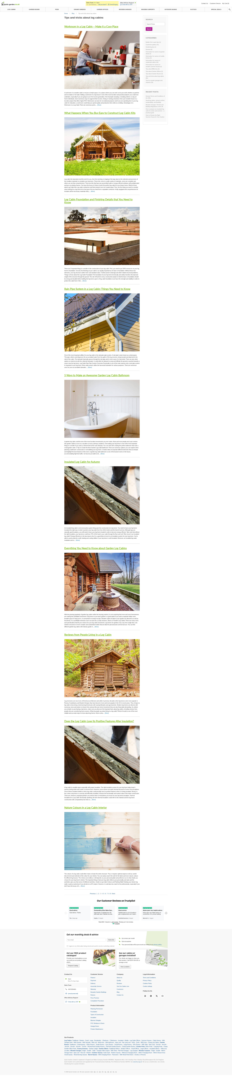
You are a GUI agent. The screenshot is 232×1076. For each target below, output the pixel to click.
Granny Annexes (82, 1048)
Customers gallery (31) (152, 44)
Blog (118, 992)
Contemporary (81, 1044)
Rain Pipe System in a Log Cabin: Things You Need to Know (97, 288)
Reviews (119, 983)
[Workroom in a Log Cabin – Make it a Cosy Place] (102, 60)
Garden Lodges (93, 1048)
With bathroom (109, 1042)
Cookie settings (147, 986)
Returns (93, 995)
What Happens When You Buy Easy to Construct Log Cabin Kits (99, 112)
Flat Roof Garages (123, 1050)
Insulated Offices (155, 1048)
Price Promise (95, 998)
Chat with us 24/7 (127, 4)
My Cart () (225, 3)
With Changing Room (104, 1054)
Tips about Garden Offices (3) (154, 71)
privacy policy (158, 944)
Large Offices (144, 1048)
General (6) (149, 49)
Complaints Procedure (97, 1001)
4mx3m (164, 1044)
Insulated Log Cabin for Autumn (82, 461)
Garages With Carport (103, 1050)
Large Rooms (128, 1044)
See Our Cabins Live (123, 986)
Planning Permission (97, 1009)
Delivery (93, 983)
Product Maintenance (97, 1029)
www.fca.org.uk (137, 1061)
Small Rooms (118, 1044)
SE (108, 1072)
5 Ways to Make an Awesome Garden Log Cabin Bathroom (96, 375)
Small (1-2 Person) (140, 1054)
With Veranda (86, 1042)
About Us (119, 977)
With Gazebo (77, 1042)
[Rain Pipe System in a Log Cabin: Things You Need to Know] (102, 322)
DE (95, 1072)
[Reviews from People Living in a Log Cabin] (102, 668)
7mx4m (84, 1046)
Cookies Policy (147, 983)
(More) (99, 105)
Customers (120, 989)
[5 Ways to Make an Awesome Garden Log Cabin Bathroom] (102, 409)
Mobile (127, 1040)
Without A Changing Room (129, 1052)
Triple (93, 1050)
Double (89, 1050)
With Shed (113, 1050)
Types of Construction (97, 1014)
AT (111, 1072)
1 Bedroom (105, 1040)
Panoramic (115, 1054)
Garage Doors (95, 1026)
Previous (93, 893)
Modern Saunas (116, 1052)
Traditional (75, 1040)
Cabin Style (106, 1052)
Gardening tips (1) (151, 47)
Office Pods (148, 1046)
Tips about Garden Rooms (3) (154, 73)
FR (92, 1072)
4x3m (133, 1042)
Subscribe (111, 940)
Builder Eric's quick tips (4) (153, 42)
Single (84, 1050)
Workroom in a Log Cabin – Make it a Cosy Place (91, 26)
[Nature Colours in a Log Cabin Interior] (102, 841)
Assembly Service (96, 986)
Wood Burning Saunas (80, 1054)
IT (97, 1072)
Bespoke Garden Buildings (98, 992)
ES (100, 1072)
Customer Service (215, 3)
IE (116, 1072)
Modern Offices (125, 1048)
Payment (93, 980)
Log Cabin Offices (135, 1040)
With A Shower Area (159, 1052)
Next (113, 893)
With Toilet (145, 1044)
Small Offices (135, 1048)
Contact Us (204, 3)
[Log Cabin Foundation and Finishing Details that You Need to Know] (102, 236)
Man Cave (152, 1044)
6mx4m (78, 1046)
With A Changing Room (145, 1052)
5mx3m (67, 1046)
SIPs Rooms (136, 1044)
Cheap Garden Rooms (128, 1046)
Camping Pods (158, 1046)
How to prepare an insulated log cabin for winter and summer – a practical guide (155, 110)
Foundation (94, 1011)
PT (102, 1072)
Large (91, 1040)
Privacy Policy (147, 980)
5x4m (138, 1042)
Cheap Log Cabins (153, 1042)
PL (113, 1072)
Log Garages (134, 1050)
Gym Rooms (109, 1044)
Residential (97, 1040)
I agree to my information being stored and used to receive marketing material (91, 946)
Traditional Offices (114, 1048)
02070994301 (93, 4)
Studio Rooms (100, 1044)
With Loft (94, 1042)
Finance (93, 977)
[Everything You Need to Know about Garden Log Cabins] (102, 582)
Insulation (93, 1017)
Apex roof (118, 1042)
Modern (81, 1040)
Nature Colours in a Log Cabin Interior (85, 807)
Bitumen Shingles (96, 1020)
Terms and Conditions (149, 977)
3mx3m (158, 1044)
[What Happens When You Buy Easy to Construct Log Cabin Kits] (102, 146)
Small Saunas (68, 1054)
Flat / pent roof (126, 1042)
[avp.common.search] (229, 9)
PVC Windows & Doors (97, 1023)
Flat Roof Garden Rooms (113, 1046)
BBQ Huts (144, 1042)
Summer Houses (146, 1040)
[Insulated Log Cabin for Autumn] (102, 495)
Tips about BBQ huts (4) (153, 69)
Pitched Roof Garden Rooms (96, 1046)
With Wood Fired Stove (126, 1054)
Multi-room (101, 1042)
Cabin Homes (157, 1040)
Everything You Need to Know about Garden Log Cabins (95, 548)
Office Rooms (90, 1044)
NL (105, 1072)
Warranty (93, 989)
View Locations (125, 966)
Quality (119, 980)
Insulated (120, 1040)
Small (87, 1040)
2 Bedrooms (113, 1040)
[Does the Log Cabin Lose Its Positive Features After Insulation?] (102, 755)
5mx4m (72, 1046)
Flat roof (82, 1052)
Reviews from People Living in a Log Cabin (87, 634)
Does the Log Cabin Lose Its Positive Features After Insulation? (99, 721)
